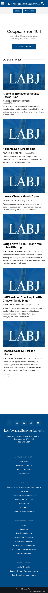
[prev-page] (4, 376)
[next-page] (8, 376)
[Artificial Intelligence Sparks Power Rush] (24, 77)
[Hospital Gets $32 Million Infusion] (24, 334)
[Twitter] (31, 423)
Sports (6, 200)
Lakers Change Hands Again (21, 196)
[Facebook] (9, 423)
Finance (6, 101)
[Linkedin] (24, 423)
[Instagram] (16, 423)
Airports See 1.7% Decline (19, 149)
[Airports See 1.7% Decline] (24, 132)
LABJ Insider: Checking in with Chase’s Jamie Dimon (22, 299)
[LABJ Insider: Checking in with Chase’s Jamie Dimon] (24, 281)
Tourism (6, 153)
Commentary (8, 305)
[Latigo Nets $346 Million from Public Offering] (24, 227)
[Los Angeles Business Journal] (24, 4)
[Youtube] (38, 423)
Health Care (8, 251)
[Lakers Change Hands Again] (24, 180)
